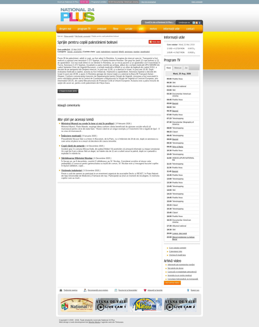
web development (78, 322)
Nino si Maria (177, 147)
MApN (121, 52)
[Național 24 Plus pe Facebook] (199, 23)
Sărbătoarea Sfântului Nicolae (76, 158)
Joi (186, 68)
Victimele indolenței (71, 170)
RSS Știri (156, 42)
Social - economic (74, 52)
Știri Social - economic (82, 36)
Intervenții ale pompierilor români (181, 265)
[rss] (196, 23)
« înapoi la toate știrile (68, 91)
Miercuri (177, 68)
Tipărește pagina (70, 290)
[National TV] (77, 311)
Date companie (197, 2)
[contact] (190, 29)
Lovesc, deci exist (179, 233)
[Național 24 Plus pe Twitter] (194, 23)
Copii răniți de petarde (73, 146)
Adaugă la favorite (155, 290)
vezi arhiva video (172, 283)
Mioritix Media (94, 322)
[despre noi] (65, 29)
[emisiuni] (102, 29)
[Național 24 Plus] (78, 15)
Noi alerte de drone (175, 268)
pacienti (114, 52)
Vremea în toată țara (177, 255)
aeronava (128, 52)
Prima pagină (68, 36)
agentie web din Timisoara (112, 322)
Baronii (175, 103)
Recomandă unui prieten (98, 290)
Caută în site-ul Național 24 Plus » (159, 22)
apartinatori (145, 52)
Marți (169, 68)
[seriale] (129, 29)
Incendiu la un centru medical (180, 275)
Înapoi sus (195, 290)
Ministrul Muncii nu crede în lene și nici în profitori (87, 123)
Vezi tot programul (148, 2)
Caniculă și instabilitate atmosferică (182, 272)
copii (98, 52)
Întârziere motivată (71, 135)
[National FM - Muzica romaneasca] (146, 311)
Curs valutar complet (177, 248)
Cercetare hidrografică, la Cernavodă (183, 279)
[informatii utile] (171, 29)
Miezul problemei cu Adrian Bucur (183, 238)
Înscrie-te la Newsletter (128, 290)
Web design (64, 322)
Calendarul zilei (175, 251)
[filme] (116, 29)
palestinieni (105, 52)
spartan (136, 52)
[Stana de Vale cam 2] (180, 311)
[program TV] (84, 29)
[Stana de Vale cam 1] (111, 311)
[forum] (153, 29)
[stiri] (141, 29)
